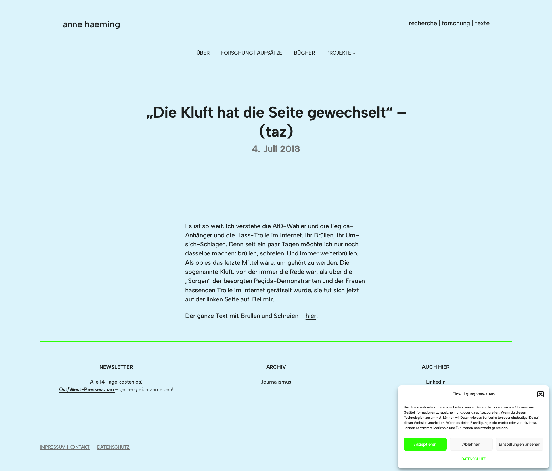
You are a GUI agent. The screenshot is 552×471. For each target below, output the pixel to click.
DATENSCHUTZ (473, 459)
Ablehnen (471, 444)
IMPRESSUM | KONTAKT (65, 447)
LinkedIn (436, 382)
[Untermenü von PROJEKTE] (354, 53)
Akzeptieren (425, 444)
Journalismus (276, 382)
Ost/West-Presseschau (87, 389)
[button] (540, 394)
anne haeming (91, 24)
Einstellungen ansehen (519, 444)
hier (311, 316)
